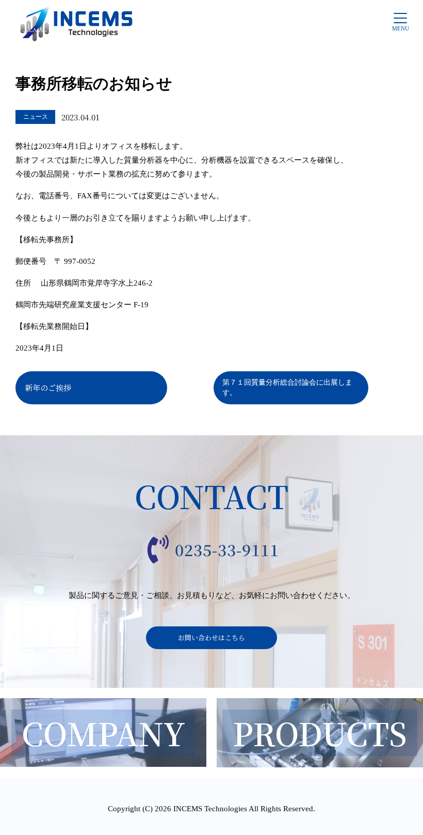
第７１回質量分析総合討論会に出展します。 (287, 387)
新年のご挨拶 (48, 387)
